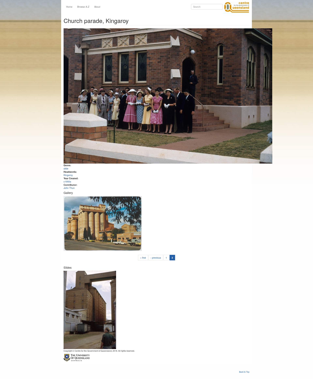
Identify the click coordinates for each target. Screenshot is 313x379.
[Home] (236, 6)
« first (143, 257)
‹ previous (156, 257)
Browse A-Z (83, 6)
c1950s (67, 181)
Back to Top (244, 371)
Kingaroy (68, 175)
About (97, 6)
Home (69, 6)
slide (66, 168)
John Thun (69, 188)
